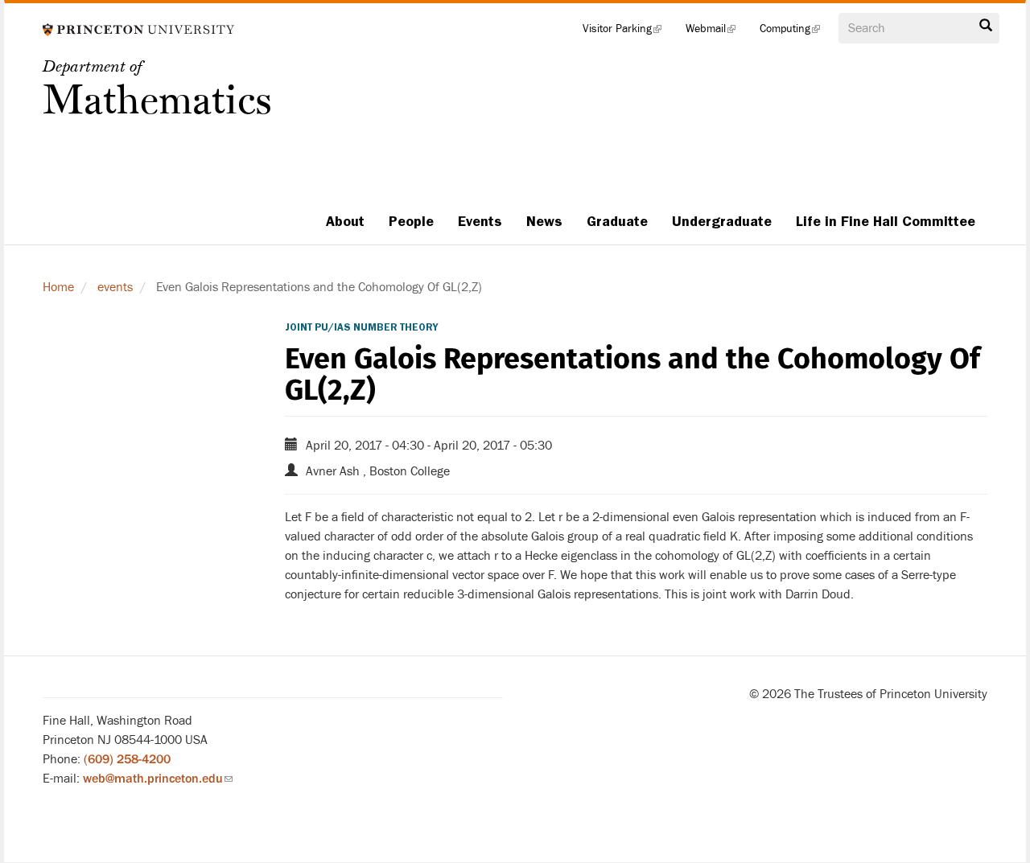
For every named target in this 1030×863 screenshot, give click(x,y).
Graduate (617, 221)
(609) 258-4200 (127, 759)
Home (58, 287)
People (411, 221)
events (115, 287)
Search (985, 30)
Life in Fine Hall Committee (885, 221)
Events (480, 221)
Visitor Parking (628, 32)
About (345, 221)
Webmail (717, 32)
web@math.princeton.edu (158, 778)
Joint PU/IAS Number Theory (361, 327)
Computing (796, 32)
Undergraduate (722, 221)
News (544, 221)
